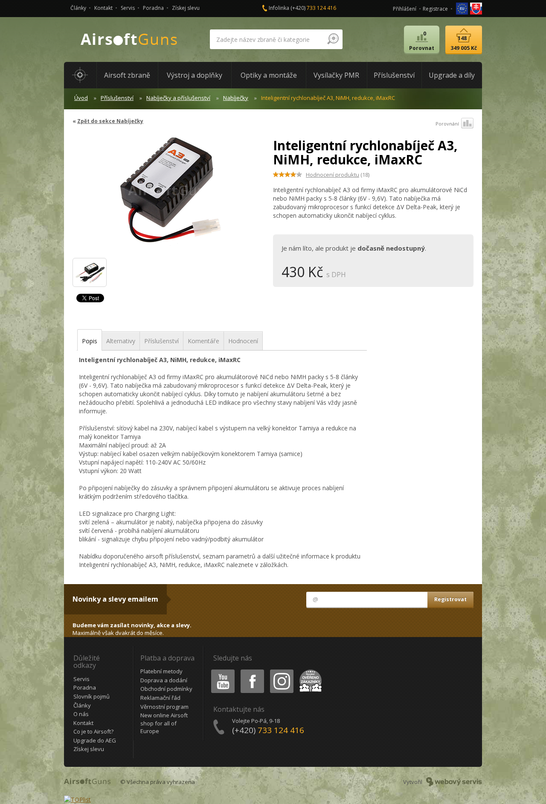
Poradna (153, 8)
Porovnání (447, 123)
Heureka (309, 671)
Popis (89, 341)
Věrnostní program (164, 706)
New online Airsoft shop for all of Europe (164, 723)
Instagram (281, 671)
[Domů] (80, 75)
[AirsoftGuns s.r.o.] (129, 39)
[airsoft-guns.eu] (462, 8)
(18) (337, 174)
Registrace (435, 8)
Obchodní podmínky (166, 689)
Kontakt (103, 8)
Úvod (81, 98)
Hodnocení (243, 341)
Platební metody (161, 671)
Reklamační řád (160, 698)
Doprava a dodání (163, 680)
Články (78, 8)
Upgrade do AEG (94, 740)
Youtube (221, 671)
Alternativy (120, 341)
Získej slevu (186, 8)
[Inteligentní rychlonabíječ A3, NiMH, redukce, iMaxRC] (170, 194)
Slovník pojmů (91, 696)
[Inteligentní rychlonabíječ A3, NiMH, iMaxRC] (90, 272)
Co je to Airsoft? (93, 731)
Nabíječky (235, 98)
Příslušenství (117, 98)
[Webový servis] (454, 781)
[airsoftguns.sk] (476, 8)
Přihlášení (404, 8)
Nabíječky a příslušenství (178, 98)
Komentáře (203, 341)
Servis (128, 8)
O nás (81, 714)
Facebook (252, 671)
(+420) (313, 8)
